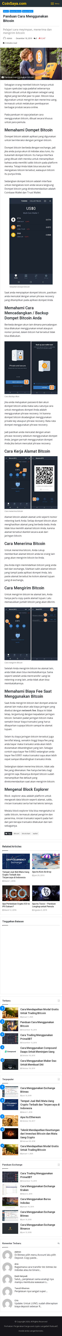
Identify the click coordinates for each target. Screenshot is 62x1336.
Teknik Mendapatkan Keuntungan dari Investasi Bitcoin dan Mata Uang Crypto (40, 1133)
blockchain (26, 833)
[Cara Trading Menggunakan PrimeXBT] (10, 1038)
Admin (9, 38)
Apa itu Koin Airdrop (41, 872)
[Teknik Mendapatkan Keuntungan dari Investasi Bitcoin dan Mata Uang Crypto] (10, 1133)
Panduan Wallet (28, 11)
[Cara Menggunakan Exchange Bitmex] (10, 1091)
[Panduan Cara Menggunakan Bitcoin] (10, 1025)
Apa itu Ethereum (30, 1117)
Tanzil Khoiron (22, 1288)
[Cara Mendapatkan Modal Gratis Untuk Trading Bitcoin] (10, 1013)
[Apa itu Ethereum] (10, 1120)
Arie (16, 1264)
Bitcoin (6, 11)
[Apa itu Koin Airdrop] (46, 861)
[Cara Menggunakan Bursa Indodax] (10, 1202)
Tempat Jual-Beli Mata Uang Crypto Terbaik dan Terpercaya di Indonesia (15, 875)
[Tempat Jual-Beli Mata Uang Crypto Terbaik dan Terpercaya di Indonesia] (16, 861)
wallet (35, 833)
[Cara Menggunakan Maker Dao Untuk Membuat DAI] (10, 1064)
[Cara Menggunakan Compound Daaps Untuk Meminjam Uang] (10, 1051)
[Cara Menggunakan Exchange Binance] (10, 1228)
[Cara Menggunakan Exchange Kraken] (10, 1189)
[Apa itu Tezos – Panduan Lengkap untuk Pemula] (46, 893)
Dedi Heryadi (21, 1276)
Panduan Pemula (15, 11)
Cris (16, 1300)
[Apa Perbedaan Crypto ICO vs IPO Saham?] (16, 893)
